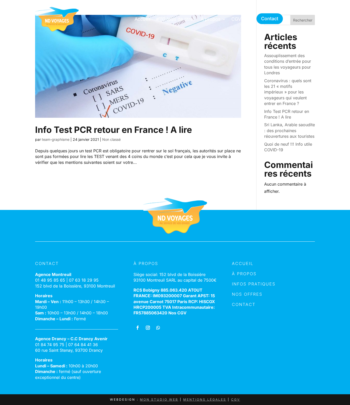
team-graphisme (55, 139)
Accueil (142, 19)
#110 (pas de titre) (175, 19)
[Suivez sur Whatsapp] (158, 328)
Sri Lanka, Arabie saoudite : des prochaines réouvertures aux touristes (289, 130)
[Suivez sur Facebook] (137, 328)
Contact (269, 18)
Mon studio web (159, 399)
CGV (236, 19)
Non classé (111, 139)
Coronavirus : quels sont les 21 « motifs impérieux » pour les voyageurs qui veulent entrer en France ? (287, 92)
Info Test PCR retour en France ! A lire (113, 129)
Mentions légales (204, 399)
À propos (211, 19)
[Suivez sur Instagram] (148, 328)
